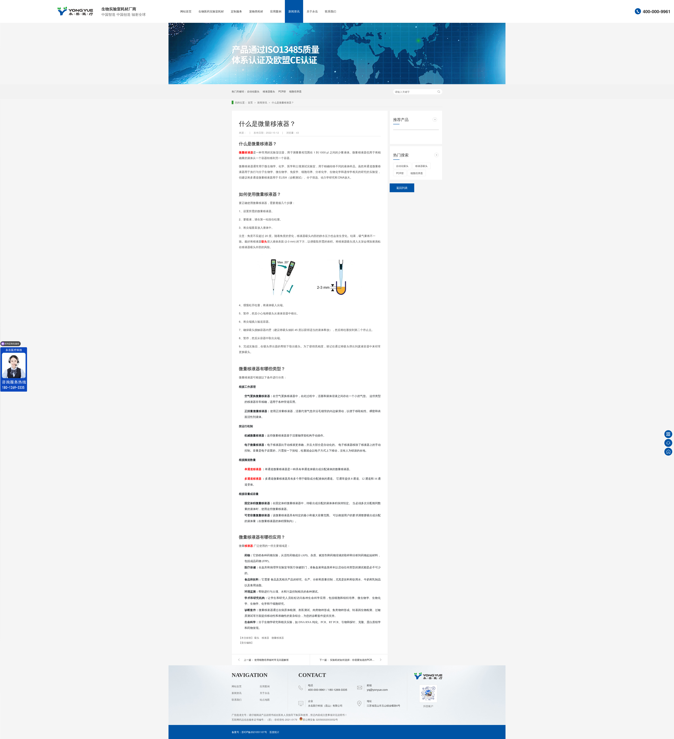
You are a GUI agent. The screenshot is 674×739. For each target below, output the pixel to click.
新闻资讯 (294, 11)
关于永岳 (312, 11)
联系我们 (330, 11)
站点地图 (265, 699)
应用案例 (275, 11)
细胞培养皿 (295, 91)
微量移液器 (278, 637)
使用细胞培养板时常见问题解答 (271, 659)
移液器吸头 (269, 91)
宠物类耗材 (256, 11)
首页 (250, 102)
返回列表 (402, 188)
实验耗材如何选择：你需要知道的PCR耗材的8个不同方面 (353, 659)
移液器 (266, 637)
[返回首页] (668, 452)
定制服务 (236, 11)
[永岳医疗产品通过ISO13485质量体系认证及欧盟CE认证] (336, 83)
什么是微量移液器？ (283, 102)
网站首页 (185, 11)
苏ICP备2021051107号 (254, 732)
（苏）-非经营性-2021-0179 (282, 719)
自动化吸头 (253, 91)
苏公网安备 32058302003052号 (320, 719)
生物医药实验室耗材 (211, 11)
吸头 (257, 637)
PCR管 (282, 91)
